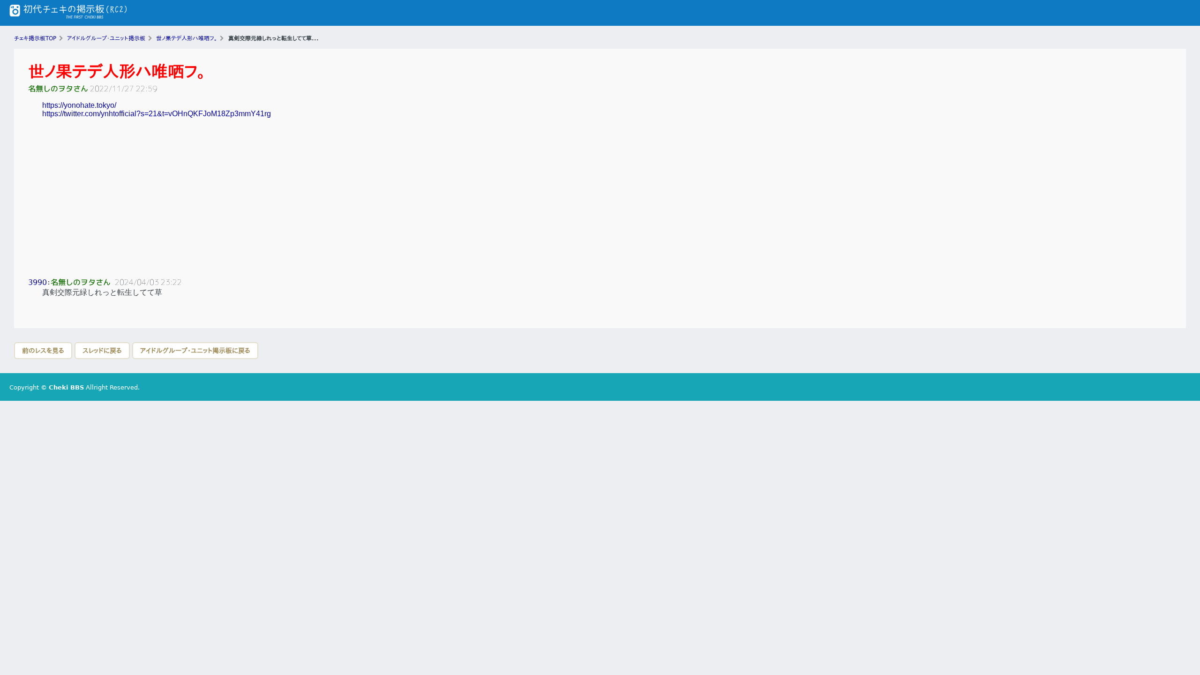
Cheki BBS (66, 387)
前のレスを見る (43, 350)
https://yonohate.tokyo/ (79, 105)
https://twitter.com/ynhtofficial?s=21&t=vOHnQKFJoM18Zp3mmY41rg (156, 114)
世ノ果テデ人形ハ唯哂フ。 (117, 71)
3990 (37, 282)
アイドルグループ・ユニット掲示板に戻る (195, 350)
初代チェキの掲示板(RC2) (68, 13)
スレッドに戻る (102, 350)
